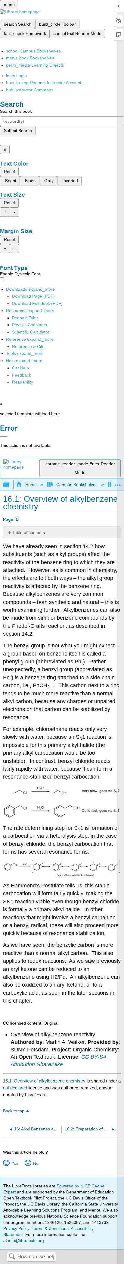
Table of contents (28, 532)
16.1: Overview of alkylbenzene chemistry (44, 1080)
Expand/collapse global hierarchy (10, 484)
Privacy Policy (16, 1228)
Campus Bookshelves (77, 484)
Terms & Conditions (50, 1228)
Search (12, 1257)
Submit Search (18, 130)
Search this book (16, 111)
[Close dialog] (4, 436)
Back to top (13, 1111)
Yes (14, 1163)
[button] (21, 375)
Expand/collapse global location (117, 483)
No (35, 1163)
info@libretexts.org (25, 1240)
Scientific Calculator (30, 332)
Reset (9, 171)
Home (31, 484)
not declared (15, 1087)
